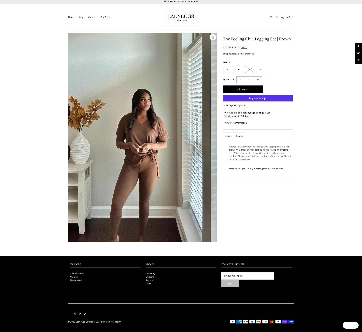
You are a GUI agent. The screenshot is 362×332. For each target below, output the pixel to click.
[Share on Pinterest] (358, 60)
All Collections (77, 273)
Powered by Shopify (111, 321)
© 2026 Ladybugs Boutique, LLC (83, 321)
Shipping (227, 53)
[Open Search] (271, 17)
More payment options (234, 105)
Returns (149, 280)
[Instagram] (75, 314)
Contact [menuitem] (92, 17)
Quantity (228, 79)
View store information (235, 122)
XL (261, 69)
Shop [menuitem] (80, 17)
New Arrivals (76, 280)
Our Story (150, 273)
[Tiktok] (85, 314)
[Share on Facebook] (358, 46)
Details (228, 135)
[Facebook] (69, 314)
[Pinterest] (80, 314)
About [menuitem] (71, 17)
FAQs (148, 283)
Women (74, 276)
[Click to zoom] (213, 37)
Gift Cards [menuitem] (105, 17)
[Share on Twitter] (358, 53)
